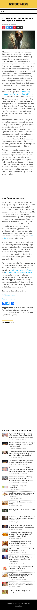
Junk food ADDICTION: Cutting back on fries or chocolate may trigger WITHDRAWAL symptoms (21, 575)
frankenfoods (7, 310)
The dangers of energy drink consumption (18, 486)
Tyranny (14, 315)
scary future (19, 312)
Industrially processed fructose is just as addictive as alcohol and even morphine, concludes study (22, 518)
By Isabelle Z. (19, 513)
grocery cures (23, 310)
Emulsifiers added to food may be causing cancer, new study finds (19, 591)
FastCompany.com (8, 295)
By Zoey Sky (19, 457)
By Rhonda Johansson (21, 448)
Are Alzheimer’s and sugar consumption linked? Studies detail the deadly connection (21, 494)
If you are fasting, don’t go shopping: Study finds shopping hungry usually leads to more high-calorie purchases (21, 435)
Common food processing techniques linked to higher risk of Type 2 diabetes (21, 526)
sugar (27, 312)
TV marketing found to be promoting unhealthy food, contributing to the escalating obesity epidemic (20, 534)
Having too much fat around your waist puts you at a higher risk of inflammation (21, 584)
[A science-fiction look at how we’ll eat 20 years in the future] (18, 6)
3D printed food (19, 308)
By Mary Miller (19, 505)
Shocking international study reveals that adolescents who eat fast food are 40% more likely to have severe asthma (22, 453)
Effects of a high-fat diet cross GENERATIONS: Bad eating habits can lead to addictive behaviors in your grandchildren (20, 558)
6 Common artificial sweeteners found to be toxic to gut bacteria (22, 550)
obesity (11, 312)
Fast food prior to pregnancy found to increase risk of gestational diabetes (21, 461)
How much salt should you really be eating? (20, 503)
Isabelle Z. (13, 24)
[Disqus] (18, 350)
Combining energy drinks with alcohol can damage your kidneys (21, 567)
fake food (29, 308)
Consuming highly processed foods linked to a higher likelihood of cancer (21, 542)
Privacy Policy (18, 606)
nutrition (5, 312)
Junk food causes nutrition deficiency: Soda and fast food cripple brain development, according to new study (21, 478)
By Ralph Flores (19, 586)
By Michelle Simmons (21, 439)
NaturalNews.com (8, 299)
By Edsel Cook (19, 570)
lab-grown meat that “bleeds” (22, 270)
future (15, 310)
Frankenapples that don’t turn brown (18, 273)
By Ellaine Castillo (20, 489)
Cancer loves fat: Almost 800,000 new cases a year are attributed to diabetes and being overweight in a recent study (21, 469)
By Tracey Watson (20, 563)
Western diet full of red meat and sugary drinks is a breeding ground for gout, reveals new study (22, 444)
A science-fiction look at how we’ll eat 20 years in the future (22, 510)
